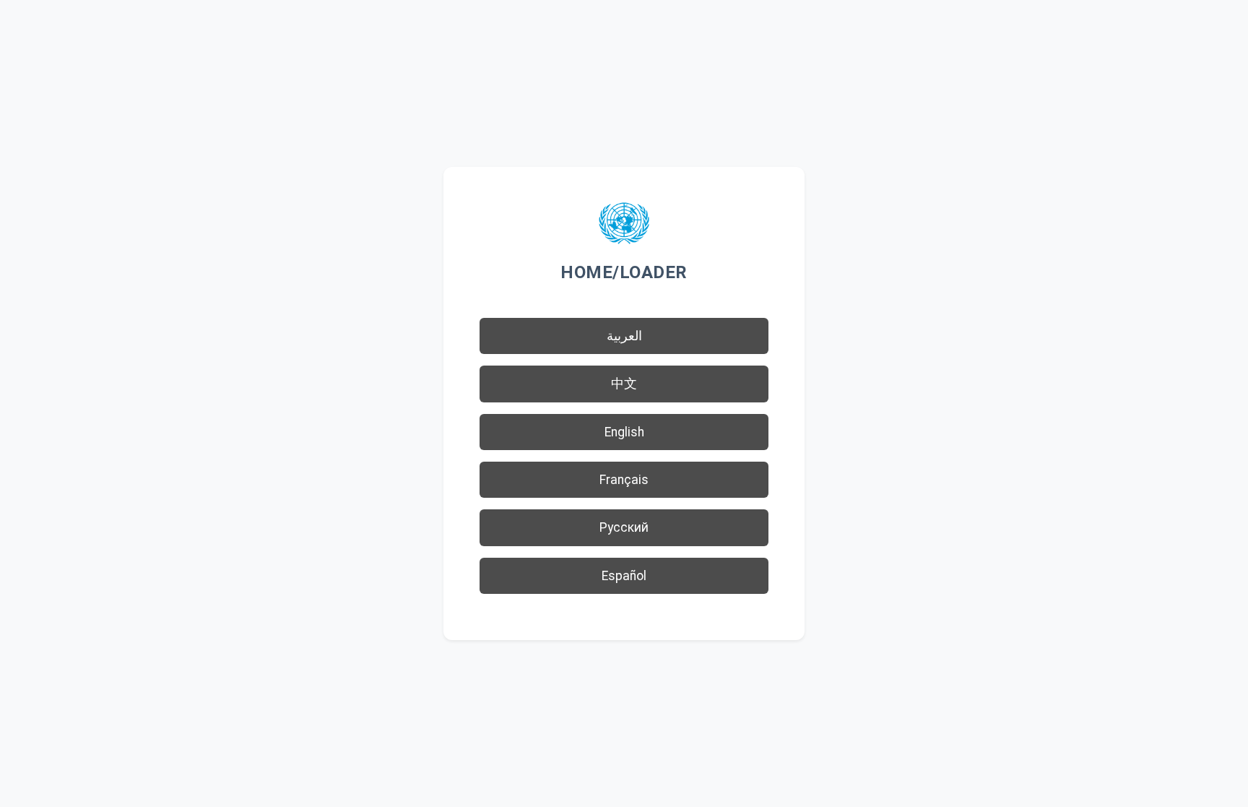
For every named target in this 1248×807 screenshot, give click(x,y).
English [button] (624, 432)
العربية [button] (624, 336)
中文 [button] (624, 383)
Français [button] (624, 479)
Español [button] (624, 576)
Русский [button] (624, 527)
